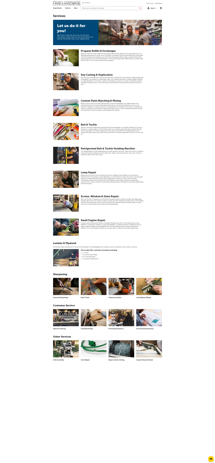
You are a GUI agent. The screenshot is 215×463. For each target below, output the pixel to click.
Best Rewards (158, 3)
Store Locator (150, 3)
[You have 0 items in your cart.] (161, 8)
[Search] (140, 8)
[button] (75, 8)
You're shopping (86, 2)
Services (68, 8)
